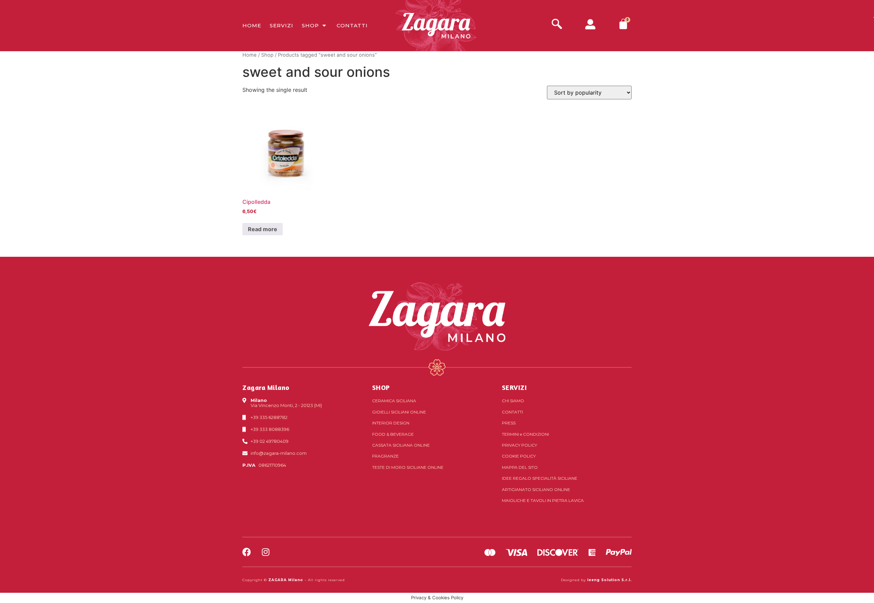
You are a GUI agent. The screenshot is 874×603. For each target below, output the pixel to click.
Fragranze (385, 456)
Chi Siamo (513, 400)
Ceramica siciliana (394, 400)
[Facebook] (246, 552)
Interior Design (390, 422)
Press (509, 422)
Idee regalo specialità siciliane (539, 478)
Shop (310, 25)
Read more (262, 229)
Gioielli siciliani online (399, 412)
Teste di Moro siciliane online (407, 467)
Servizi (281, 25)
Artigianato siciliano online (536, 489)
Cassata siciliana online (401, 445)
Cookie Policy (519, 456)
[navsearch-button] (557, 24)
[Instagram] (265, 552)
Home (251, 25)
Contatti (352, 25)
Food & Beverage (393, 434)
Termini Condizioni (525, 434)
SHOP (381, 387)
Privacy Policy (519, 445)
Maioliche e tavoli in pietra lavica (543, 500)
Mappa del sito (520, 467)
